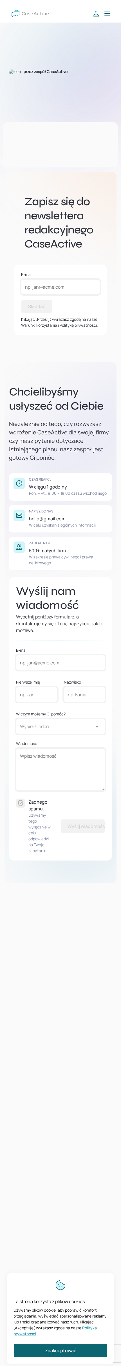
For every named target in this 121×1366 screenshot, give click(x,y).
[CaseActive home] (30, 13)
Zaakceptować (60, 1350)
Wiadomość (26, 743)
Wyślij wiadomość (86, 826)
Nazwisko (72, 682)
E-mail (26, 274)
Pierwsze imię (28, 682)
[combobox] (54, 726)
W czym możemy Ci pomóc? (41, 714)
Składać (36, 306)
